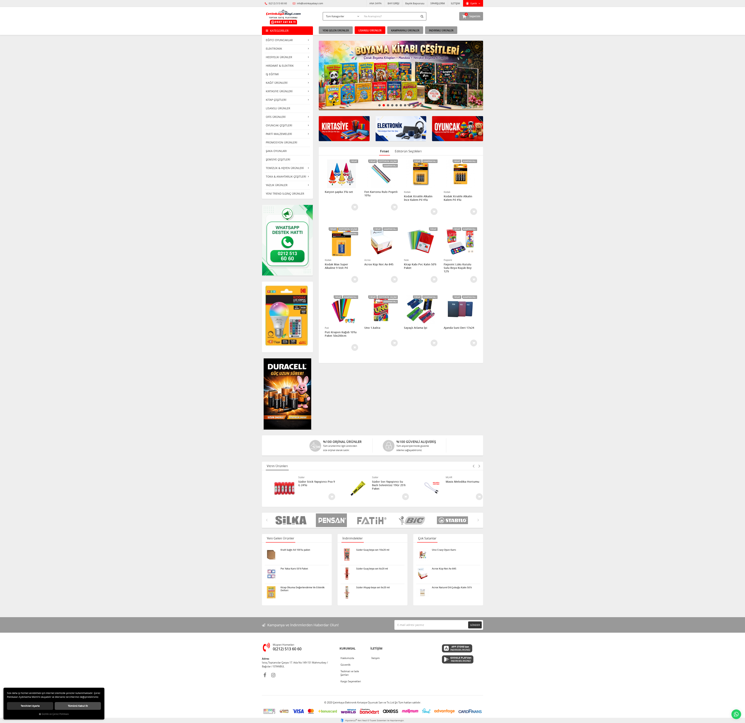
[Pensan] (292, 520)
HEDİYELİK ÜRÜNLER (279, 57)
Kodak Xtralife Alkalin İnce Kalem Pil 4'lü (418, 198)
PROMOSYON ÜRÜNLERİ (281, 142)
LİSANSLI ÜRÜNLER (278, 108)
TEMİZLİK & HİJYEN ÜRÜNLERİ (285, 168)
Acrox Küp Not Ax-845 (378, 264)
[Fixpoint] (453, 520)
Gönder (475, 624)
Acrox (367, 259)
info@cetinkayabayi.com (309, 3)
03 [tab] (388, 105)
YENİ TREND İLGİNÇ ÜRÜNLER (285, 193)
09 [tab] (413, 105)
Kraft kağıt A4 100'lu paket (295, 549)
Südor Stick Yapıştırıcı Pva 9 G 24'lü (311, 483)
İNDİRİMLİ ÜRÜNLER (441, 30)
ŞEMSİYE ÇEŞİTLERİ (278, 159)
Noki (406, 259)
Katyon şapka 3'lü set (339, 192)
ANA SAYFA (375, 3)
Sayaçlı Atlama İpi (415, 328)
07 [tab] (405, 105)
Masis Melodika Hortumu (457, 481)
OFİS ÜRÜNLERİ (276, 117)
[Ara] (422, 16)
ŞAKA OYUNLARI (276, 151)
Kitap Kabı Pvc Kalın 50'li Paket (420, 266)
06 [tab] (401, 105)
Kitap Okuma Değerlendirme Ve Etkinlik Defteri (303, 589)
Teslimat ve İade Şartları (349, 673)
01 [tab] (379, 105)
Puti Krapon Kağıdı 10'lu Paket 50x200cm (341, 333)
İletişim (375, 658)
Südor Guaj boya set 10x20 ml (372, 549)
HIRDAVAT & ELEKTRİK (280, 65)
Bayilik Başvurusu (414, 3)
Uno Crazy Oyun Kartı (444, 549)
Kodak (407, 191)
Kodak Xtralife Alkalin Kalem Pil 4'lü (458, 198)
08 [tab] (409, 105)
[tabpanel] (401, 75)
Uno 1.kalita (372, 328)
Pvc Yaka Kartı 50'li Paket (294, 568)
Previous (323, 75)
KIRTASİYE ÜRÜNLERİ (279, 91)
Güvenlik (345, 664)
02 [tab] (384, 105)
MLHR (443, 477)
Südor (296, 477)
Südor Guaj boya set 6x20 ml (372, 568)
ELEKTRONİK (274, 48)
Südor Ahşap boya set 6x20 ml (373, 587)
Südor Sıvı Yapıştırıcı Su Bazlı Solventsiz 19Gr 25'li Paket (383, 485)
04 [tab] (392, 105)
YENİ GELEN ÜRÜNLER (336, 30)
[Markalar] (372, 520)
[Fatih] (332, 520)
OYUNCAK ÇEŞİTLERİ (279, 125)
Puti (327, 327)
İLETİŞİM (455, 3)
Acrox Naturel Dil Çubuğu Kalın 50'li (452, 587)
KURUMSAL (347, 648)
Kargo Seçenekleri (350, 681)
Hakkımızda (347, 658)
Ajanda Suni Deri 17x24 (459, 328)
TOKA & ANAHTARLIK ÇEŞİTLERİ (286, 176)
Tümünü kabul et (78, 705)
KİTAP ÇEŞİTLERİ (276, 100)
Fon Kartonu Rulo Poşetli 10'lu (381, 193)
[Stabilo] (413, 520)
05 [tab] (396, 105)
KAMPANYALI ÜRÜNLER (405, 30)
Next (479, 75)
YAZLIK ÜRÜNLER (277, 185)
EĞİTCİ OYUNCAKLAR (279, 40)
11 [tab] (422, 105)
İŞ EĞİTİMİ (272, 74)
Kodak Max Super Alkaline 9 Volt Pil (336, 266)
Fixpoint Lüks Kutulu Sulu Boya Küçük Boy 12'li (458, 268)
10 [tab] (418, 105)
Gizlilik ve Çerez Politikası (55, 714)
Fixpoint (448, 259)
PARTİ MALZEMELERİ (279, 134)
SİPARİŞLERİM (437, 3)
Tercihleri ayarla (30, 705)
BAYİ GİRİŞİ (393, 3)
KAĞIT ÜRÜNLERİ (277, 83)
